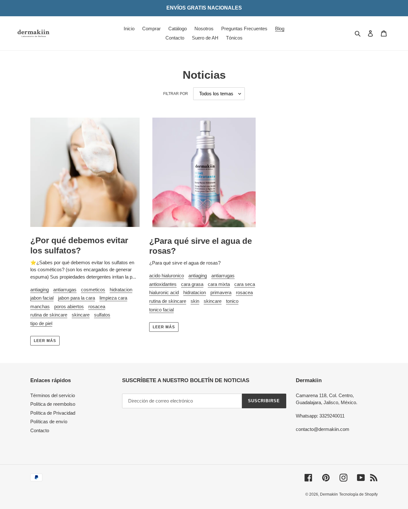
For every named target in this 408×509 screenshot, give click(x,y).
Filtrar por (175, 93)
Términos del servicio (52, 395)
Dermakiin (329, 494)
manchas (40, 306)
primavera (220, 292)
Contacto (39, 430)
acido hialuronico (166, 275)
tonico (232, 301)
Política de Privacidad (52, 413)
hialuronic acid (164, 292)
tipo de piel (41, 323)
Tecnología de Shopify (358, 494)
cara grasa (192, 284)
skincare (81, 314)
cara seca (244, 284)
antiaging (39, 289)
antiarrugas (64, 289)
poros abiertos (69, 306)
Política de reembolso (52, 404)
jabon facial (42, 298)
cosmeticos (93, 289)
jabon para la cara (76, 298)
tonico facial (161, 309)
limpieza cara (113, 298)
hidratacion (121, 289)
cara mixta (219, 284)
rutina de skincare (48, 314)
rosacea (96, 306)
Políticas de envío (48, 421)
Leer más (45, 340)
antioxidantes (163, 284)
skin (195, 301)
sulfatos (102, 314)
